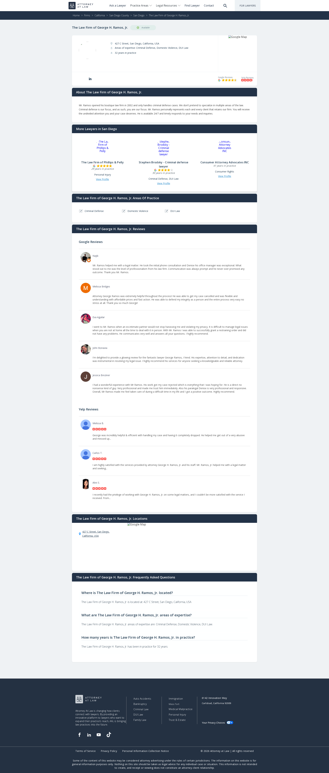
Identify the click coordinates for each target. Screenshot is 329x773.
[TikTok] (109, 735)
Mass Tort (174, 704)
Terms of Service (85, 751)
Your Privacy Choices (213, 722)
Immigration (176, 698)
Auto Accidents (142, 698)
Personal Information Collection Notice (145, 751)
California (100, 15)
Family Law (139, 720)
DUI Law (138, 714)
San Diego (138, 15)
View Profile (102, 179)
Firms (87, 15)
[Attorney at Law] (81, 5)
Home (76, 15)
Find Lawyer (192, 5)
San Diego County (119, 15)
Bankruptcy (140, 704)
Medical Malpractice (181, 709)
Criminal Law (140, 709)
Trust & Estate (177, 720)
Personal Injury (177, 714)
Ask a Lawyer (117, 5)
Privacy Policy (109, 751)
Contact (209, 5)
